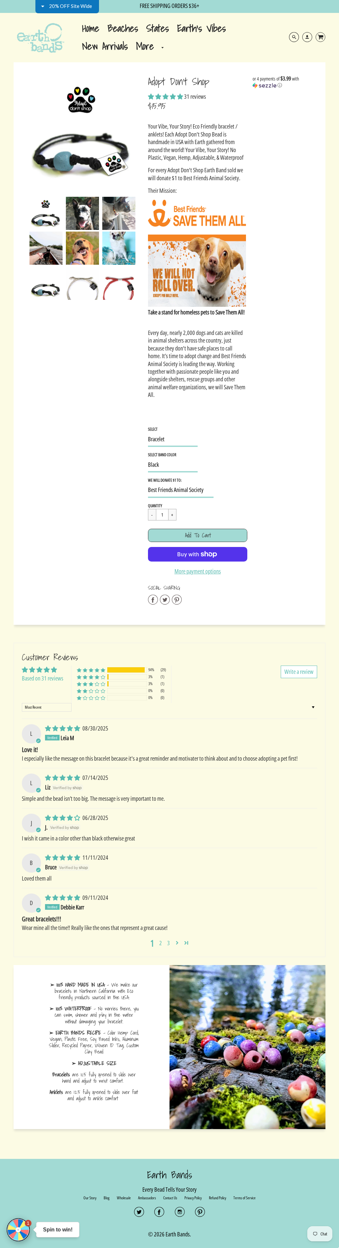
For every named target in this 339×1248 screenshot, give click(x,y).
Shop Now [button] (169, 220)
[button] (249, 48)
